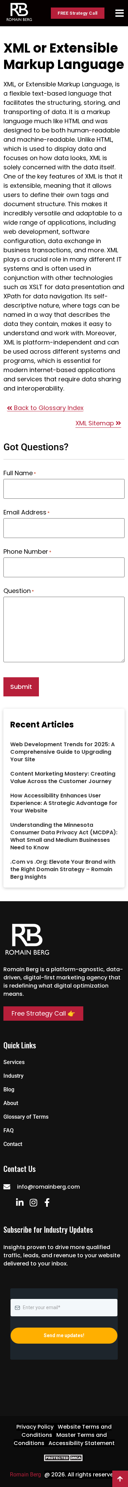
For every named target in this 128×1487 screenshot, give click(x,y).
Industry (13, 1076)
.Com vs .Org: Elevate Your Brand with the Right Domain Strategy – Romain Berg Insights (62, 869)
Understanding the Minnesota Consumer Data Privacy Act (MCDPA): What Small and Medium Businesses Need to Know (63, 836)
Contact (12, 1144)
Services (14, 1062)
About (10, 1103)
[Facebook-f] (47, 1202)
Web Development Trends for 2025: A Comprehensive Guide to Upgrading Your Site (62, 751)
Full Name (19, 473)
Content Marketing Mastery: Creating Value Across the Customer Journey (62, 777)
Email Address (26, 512)
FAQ (8, 1130)
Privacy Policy (35, 1427)
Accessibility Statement (81, 1443)
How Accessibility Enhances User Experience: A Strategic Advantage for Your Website (63, 803)
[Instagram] (33, 1202)
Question (18, 591)
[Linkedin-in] (19, 1202)
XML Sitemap (95, 423)
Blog (8, 1089)
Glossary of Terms (25, 1117)
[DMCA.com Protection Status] (64, 1459)
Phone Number (27, 552)
